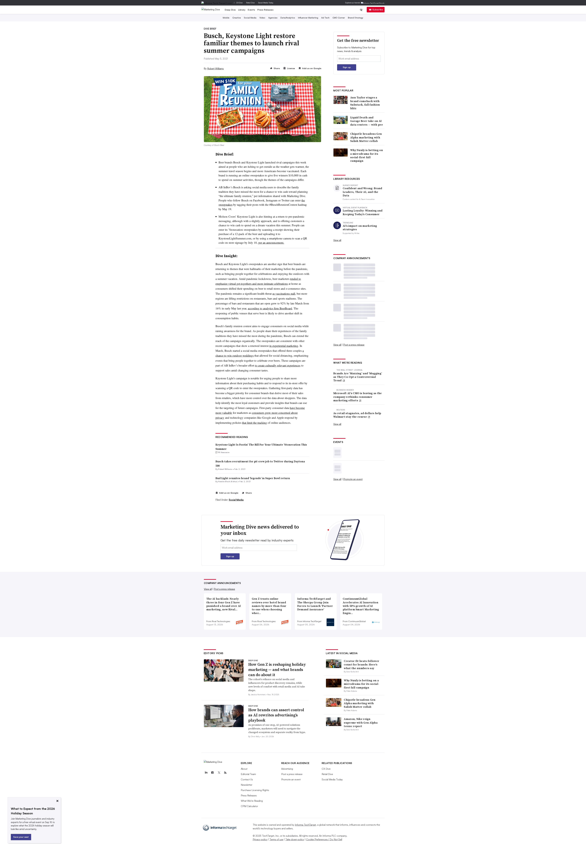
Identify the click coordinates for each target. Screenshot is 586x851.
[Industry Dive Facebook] (212, 773)
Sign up (347, 67)
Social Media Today (265, 3)
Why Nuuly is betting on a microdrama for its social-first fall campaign (366, 155)
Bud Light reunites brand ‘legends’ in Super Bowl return (252, 478)
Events (251, 9)
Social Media (250, 17)
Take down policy (294, 839)
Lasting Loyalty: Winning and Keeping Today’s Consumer (362, 212)
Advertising (287, 768)
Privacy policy (260, 839)
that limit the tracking (254, 423)
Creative (236, 17)
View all (337, 240)
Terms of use (276, 839)
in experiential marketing (283, 346)
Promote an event (353, 479)
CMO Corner (339, 17)
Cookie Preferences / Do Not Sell (324, 839)
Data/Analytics (287, 17)
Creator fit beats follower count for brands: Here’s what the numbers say (361, 664)
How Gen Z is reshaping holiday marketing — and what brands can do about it (277, 670)
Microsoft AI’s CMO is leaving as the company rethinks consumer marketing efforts (357, 396)
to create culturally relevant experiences (277, 365)
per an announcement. (271, 242)
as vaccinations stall (283, 293)
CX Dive (239, 3)
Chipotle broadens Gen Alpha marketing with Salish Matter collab (366, 137)
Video (262, 17)
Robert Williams (215, 68)
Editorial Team (248, 774)
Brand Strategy (355, 17)
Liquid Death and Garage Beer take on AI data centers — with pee (366, 121)
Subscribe (377, 9)
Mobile (226, 17)
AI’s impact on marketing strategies (360, 227)
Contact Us (247, 779)
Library (242, 9)
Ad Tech (325, 17)
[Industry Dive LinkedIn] (206, 773)
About (244, 768)
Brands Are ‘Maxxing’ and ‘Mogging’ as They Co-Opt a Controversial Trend (357, 377)
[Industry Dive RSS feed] (225, 773)
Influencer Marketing (308, 17)
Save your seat (21, 837)
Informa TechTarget (305, 824)
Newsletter (246, 784)
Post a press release (353, 344)
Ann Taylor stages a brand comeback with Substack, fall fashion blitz (365, 103)
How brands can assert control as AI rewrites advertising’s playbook (276, 715)
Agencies (272, 17)
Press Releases (265, 9)
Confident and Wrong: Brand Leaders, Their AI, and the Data (362, 191)
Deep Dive (230, 9)
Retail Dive (250, 3)
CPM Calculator (249, 806)
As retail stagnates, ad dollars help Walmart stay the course (357, 415)
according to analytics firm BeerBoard (270, 308)
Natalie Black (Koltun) (227, 481)
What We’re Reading (252, 800)
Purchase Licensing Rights (255, 790)
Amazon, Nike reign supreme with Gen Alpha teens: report (361, 722)
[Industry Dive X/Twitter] (219, 773)
